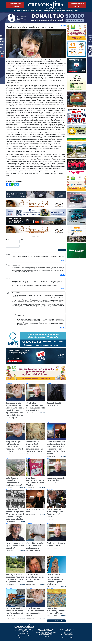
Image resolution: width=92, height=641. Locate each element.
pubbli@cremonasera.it (68, 634)
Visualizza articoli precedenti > (56, 621)
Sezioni (69, 11)
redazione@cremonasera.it (46, 634)
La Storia (45, 11)
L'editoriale (61, 11)
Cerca (76, 11)
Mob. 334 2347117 (67, 633)
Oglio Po (77, 6)
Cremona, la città (15, 3)
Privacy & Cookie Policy (67, 637)
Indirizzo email (10, 244)
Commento (24, 239)
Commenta (62, 250)
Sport (25, 11)
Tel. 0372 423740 (68, 632)
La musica (31, 11)
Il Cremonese (15, 6)
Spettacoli (52, 11)
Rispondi (62, 260)
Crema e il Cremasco (77, 3)
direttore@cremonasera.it (46, 630)
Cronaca (19, 11)
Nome (7, 239)
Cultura (38, 11)
